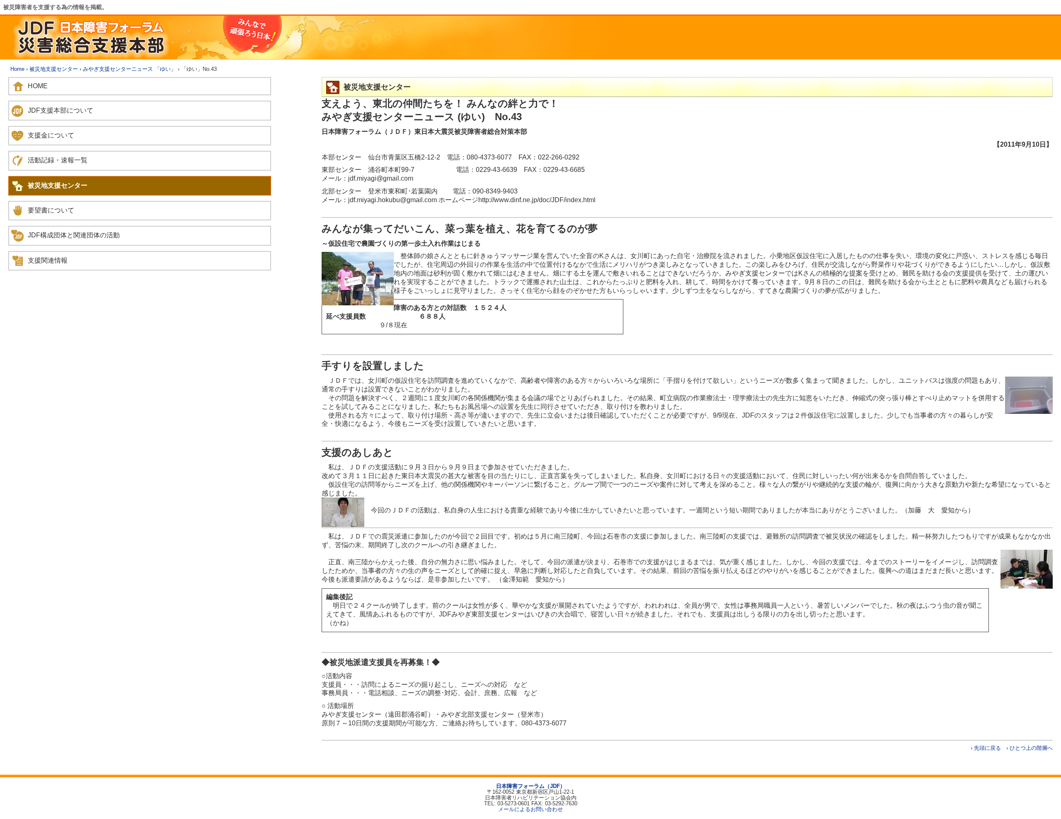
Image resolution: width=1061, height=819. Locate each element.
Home (17, 69)
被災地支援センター (53, 69)
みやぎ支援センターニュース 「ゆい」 (129, 69)
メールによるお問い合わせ (530, 809)
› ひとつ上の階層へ (1029, 748)
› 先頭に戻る (986, 748)
